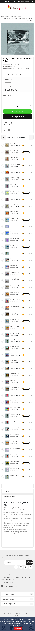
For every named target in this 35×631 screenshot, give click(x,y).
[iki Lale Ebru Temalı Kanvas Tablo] (7, 199)
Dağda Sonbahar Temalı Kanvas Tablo (15, 401)
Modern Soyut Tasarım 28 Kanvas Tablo (15, 245)
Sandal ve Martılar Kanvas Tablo (15, 306)
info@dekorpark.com (11, 586)
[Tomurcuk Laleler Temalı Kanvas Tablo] (7, 375)
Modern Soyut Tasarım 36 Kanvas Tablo (15, 171)
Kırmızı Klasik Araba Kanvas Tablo (15, 299)
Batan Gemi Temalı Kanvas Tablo (15, 286)
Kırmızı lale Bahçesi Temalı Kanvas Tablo (15, 347)
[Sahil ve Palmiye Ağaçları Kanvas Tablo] (7, 233)
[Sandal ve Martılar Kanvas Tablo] (7, 308)
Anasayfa (6, 16)
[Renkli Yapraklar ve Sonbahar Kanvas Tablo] (7, 328)
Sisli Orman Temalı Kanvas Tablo (15, 353)
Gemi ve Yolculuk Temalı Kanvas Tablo (15, 272)
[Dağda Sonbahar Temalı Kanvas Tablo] (7, 402)
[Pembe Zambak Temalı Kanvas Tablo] (7, 470)
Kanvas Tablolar (16, 16)
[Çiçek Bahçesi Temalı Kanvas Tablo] (7, 395)
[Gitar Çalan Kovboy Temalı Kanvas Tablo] (7, 186)
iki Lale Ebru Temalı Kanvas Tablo (15, 198)
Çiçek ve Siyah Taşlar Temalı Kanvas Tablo (15, 414)
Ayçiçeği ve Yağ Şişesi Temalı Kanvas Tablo (15, 313)
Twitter (6, 125)
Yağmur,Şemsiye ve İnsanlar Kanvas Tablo (15, 164)
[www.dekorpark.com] (17, 7)
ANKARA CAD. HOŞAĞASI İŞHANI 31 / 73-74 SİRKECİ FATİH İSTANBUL (15, 579)
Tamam (18, 629)
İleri (31, 20)
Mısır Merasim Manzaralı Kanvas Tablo (15, 144)
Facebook (12, 125)
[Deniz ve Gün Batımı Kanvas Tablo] (7, 321)
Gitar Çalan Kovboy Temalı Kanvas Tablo (15, 184)
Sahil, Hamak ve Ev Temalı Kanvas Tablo (15, 252)
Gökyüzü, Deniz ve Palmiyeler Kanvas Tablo (15, 218)
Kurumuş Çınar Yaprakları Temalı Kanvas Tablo (15, 455)
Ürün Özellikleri (8, 486)
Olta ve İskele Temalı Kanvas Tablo (15, 279)
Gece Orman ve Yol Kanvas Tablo (15, 387)
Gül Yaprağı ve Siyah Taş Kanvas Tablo (15, 421)
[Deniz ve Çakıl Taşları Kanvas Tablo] (7, 382)
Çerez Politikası (18, 623)
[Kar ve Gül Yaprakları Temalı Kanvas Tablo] (7, 240)
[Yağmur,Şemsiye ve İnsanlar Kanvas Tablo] (7, 166)
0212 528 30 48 (8, 583)
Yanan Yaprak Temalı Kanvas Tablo (15, 441)
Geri (27, 20)
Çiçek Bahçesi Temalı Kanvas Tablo (15, 394)
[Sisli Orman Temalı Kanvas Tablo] (7, 355)
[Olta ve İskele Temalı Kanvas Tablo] (7, 281)
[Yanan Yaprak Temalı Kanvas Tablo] (7, 443)
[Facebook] (16, 567)
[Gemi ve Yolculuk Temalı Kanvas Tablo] (7, 274)
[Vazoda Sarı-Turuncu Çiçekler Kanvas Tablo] (7, 159)
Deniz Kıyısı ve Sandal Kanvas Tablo (15, 367)
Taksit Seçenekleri (9, 497)
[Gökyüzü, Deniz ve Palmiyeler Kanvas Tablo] (7, 220)
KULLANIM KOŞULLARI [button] (8, 604)
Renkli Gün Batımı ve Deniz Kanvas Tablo (15, 225)
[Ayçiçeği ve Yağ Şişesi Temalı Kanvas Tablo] (7, 314)
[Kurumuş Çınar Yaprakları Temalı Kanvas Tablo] (7, 456)
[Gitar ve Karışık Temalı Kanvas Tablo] (7, 179)
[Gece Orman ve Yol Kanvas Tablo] (7, 389)
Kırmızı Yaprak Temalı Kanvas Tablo (15, 333)
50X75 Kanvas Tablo (25, 18)
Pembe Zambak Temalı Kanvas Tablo (15, 468)
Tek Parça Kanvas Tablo (9, 18)
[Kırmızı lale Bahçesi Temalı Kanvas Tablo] (7, 348)
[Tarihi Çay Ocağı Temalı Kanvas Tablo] (7, 206)
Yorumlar (7, 491)
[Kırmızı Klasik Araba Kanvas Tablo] (7, 301)
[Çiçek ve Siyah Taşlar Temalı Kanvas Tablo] (7, 416)
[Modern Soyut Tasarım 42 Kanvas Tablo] (7, 193)
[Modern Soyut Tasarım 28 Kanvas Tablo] (7, 247)
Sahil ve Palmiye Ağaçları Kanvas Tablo (15, 232)
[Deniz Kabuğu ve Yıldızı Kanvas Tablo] (7, 294)
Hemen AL (19, 111)
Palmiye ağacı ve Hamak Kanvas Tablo (15, 265)
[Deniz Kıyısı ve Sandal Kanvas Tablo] (7, 368)
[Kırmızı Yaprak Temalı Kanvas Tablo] (7, 335)
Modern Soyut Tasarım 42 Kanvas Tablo (15, 191)
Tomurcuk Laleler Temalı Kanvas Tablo (15, 374)
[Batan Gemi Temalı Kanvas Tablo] (7, 287)
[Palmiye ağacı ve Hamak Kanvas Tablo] (7, 267)
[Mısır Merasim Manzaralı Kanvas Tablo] (7, 145)
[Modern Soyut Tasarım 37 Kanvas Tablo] (7, 152)
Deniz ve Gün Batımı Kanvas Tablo (15, 320)
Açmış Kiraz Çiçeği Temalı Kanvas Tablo (15, 448)
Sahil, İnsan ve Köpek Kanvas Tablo (15, 259)
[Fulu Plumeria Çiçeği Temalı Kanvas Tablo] (7, 436)
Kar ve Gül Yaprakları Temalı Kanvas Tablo (15, 238)
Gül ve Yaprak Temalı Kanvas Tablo (15, 428)
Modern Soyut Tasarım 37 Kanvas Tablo (15, 151)
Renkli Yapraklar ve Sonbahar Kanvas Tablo (15, 326)
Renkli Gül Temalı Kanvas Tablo (15, 407)
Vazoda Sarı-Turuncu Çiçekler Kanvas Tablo (15, 157)
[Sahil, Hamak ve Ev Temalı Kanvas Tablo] (7, 253)
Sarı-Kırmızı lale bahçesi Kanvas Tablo (15, 462)
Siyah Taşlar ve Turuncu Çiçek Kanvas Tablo (15, 360)
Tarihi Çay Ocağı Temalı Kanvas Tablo (15, 205)
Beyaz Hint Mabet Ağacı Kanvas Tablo (15, 475)
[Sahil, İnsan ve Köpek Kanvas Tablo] (7, 260)
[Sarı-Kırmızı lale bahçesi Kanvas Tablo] (7, 463)
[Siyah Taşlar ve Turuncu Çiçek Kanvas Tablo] (7, 362)
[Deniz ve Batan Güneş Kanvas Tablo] (7, 213)
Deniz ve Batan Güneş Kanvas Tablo (15, 211)
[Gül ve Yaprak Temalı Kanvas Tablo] (7, 429)
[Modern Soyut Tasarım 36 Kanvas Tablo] (7, 172)
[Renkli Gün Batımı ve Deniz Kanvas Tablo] (7, 226)
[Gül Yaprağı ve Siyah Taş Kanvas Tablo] (7, 422)
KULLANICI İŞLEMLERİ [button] (8, 599)
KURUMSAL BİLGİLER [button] (8, 594)
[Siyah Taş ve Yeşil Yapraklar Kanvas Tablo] (7, 341)
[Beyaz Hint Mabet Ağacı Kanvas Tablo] (7, 477)
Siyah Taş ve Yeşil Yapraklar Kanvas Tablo (15, 340)
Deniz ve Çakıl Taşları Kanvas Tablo (15, 380)
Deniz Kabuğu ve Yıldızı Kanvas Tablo (15, 293)
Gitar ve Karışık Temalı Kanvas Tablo (15, 178)
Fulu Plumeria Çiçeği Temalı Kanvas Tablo (15, 434)
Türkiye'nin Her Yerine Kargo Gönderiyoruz (17, 2)
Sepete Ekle (19, 116)
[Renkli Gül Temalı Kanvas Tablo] (7, 409)
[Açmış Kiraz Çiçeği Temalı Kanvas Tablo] (7, 450)
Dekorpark (11, 69)
